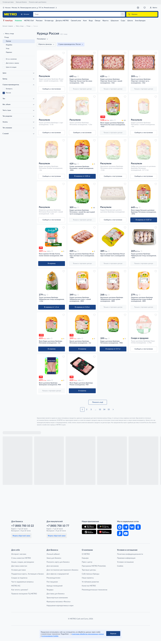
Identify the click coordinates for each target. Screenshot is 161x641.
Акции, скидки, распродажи (22, 562)
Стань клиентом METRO (21, 558)
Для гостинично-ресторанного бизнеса (62, 570)
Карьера (85, 558)
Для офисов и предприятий (58, 574)
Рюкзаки (39, 20)
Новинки (18, 20)
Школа (130, 20)
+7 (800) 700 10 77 (58, 526)
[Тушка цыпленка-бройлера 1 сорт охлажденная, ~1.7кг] (51, 106)
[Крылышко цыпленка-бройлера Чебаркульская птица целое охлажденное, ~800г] (113, 281)
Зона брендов (140, 20)
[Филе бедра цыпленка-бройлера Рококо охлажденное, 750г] (82, 366)
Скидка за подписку (19, 578)
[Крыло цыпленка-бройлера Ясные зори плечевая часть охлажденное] (113, 237)
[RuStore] (89, 532)
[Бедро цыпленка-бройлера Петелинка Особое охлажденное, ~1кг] (51, 150)
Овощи (97, 20)
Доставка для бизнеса (55, 594)
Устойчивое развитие (90, 582)
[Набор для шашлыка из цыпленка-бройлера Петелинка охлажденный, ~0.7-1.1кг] (143, 150)
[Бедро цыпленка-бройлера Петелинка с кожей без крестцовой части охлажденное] (82, 193)
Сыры (123, 20)
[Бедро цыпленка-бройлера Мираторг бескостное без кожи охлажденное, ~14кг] (82, 62)
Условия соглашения (125, 562)
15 (109, 409)
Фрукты (106, 20)
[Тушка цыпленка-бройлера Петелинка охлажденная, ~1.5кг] (82, 106)
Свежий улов (76, 20)
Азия (85, 20)
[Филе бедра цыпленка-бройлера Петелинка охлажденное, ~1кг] (51, 324)
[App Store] (89, 526)
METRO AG (15, 586)
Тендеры (50, 590)
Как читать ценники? (19, 590)
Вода (91, 20)
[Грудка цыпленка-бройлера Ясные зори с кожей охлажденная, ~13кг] (51, 62)
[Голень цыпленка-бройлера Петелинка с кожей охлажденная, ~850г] (82, 150)
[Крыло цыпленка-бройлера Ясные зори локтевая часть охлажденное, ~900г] (82, 237)
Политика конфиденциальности (130, 554)
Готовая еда (49, 20)
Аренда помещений (54, 586)
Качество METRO (89, 586)
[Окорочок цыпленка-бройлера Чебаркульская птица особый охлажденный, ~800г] (143, 281)
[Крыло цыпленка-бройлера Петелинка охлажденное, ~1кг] (82, 324)
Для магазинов (53, 566)
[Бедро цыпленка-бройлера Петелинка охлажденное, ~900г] (113, 324)
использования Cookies (50, 636)
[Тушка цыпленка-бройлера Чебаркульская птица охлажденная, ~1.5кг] (51, 281)
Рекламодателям (53, 578)
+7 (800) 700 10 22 (22, 526)
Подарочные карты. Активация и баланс (27, 574)
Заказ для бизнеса (21, 2)
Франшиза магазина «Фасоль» (59, 602)
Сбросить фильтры (45, 44)
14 (104, 409)
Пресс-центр (87, 562)
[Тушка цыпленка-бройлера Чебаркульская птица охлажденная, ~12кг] (143, 237)
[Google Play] (104, 526)
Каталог (26, 14)
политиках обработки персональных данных (88, 634)
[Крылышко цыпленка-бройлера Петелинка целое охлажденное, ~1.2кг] (113, 150)
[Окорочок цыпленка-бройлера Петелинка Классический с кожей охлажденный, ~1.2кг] (51, 193)
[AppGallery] (104, 532)
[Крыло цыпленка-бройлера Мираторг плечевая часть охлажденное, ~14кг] (143, 62)
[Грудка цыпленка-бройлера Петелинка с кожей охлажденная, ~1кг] (143, 106)
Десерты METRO (62, 20)
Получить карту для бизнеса (37, 2)
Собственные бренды (90, 574)
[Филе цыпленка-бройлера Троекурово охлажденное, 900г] (51, 366)
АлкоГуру (9, 20)
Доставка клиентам (19, 566)
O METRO (86, 554)
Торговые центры (89, 570)
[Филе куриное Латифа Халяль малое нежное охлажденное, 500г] (51, 237)
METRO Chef (29, 20)
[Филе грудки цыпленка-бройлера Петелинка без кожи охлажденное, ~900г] (113, 106)
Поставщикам (52, 582)
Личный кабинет (53, 554)
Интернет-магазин (18, 554)
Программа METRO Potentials (94, 566)
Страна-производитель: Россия (69, 44)
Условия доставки (8, 2)
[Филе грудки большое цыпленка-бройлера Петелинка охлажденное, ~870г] (143, 193)
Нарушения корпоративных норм (60, 605)
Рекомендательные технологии (94, 590)
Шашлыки (115, 20)
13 (100, 409)
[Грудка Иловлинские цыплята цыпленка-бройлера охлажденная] (113, 193)
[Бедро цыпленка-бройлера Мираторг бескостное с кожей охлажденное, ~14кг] (113, 62)
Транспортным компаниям (57, 598)
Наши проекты (88, 578)
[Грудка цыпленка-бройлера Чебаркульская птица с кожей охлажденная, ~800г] (82, 281)
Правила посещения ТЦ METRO (24, 594)
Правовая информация (126, 558)
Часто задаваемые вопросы (22, 582)
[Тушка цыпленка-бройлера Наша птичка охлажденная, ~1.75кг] (143, 324)
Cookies (120, 566)
